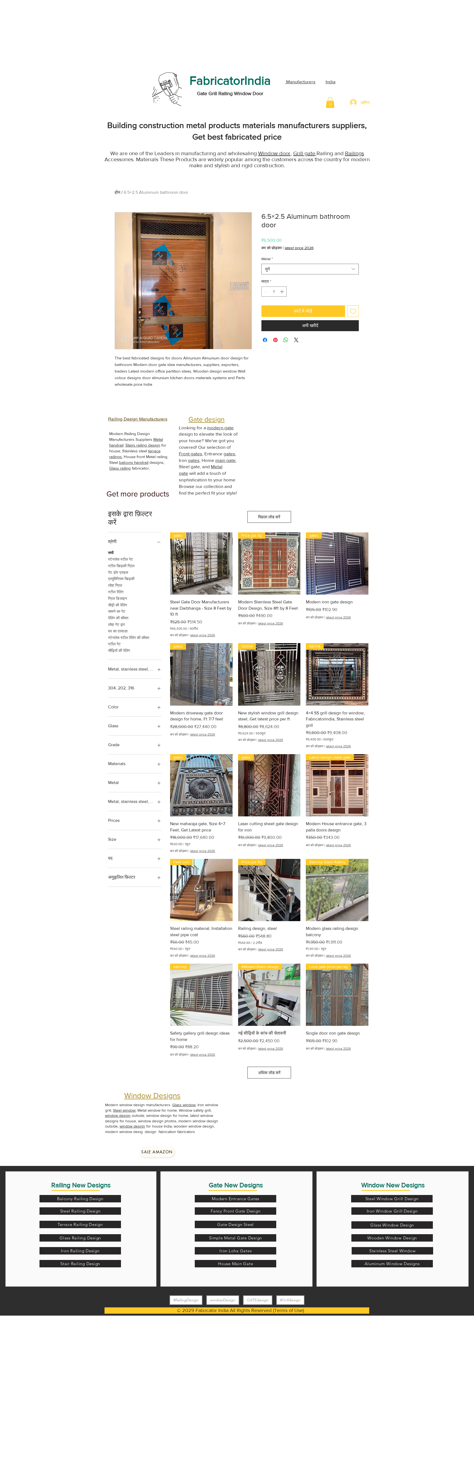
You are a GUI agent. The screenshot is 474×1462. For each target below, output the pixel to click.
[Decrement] (265, 291)
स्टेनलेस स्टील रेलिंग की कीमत (128, 637)
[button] (330, 102)
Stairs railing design (142, 445)
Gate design (206, 419)
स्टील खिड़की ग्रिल (121, 566)
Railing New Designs (81, 1185)
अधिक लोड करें (269, 1072)
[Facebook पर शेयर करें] (265, 340)
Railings (354, 153)
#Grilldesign (290, 1300)
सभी (111, 552)
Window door (274, 153)
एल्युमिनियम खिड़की (121, 579)
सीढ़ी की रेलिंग (117, 605)
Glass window (184, 1105)
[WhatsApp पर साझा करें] (286, 340)
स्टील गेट (114, 644)
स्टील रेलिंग (115, 592)
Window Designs (152, 1095)
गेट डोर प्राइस (118, 572)
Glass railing (120, 468)
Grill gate (304, 153)
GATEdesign (258, 1300)
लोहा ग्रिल (115, 585)
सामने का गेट (116, 611)
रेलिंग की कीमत (118, 618)
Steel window (124, 1110)
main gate (225, 460)
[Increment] (282, 291)
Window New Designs (393, 1185)
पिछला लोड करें (269, 517)
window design (118, 1115)
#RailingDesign (186, 1300)
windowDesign (222, 1300)
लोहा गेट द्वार (116, 624)
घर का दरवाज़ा (118, 631)
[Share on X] (296, 340)
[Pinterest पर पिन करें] (275, 340)
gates (229, 453)
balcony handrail (133, 462)
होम (117, 192)
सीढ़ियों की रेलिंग (119, 650)
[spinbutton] (274, 291)
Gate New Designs (236, 1185)
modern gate (220, 427)
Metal (267, 259)
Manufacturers (300, 81)
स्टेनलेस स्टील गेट (120, 559)
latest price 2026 (299, 248)
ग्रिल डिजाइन (117, 598)
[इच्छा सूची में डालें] (353, 311)
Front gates (190, 453)
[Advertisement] (41, 34)
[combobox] (310, 269)
